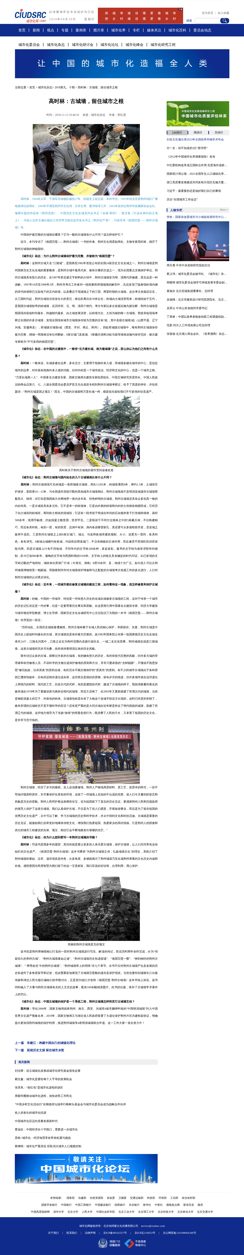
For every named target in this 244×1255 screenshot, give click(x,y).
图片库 (98, 30)
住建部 (82, 1197)
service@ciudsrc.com (153, 1225)
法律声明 (90, 1232)
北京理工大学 (146, 1211)
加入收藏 (223, 12)
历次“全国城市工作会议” (182, 199)
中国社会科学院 (105, 1211)
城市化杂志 (56, 45)
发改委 (111, 1197)
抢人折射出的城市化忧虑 (30, 1112)
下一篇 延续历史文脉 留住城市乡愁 (39, 1050)
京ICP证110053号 (145, 1232)
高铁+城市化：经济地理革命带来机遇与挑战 (43, 1137)
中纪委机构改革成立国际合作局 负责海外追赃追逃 (198, 165)
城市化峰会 (134, 45)
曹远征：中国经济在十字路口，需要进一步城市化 (46, 1129)
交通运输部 (136, 1197)
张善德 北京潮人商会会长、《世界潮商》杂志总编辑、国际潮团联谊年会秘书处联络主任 (198, 333)
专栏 (136, 30)
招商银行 (119, 1204)
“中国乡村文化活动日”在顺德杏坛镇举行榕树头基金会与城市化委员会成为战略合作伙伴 (70, 1104)
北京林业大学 (185, 1211)
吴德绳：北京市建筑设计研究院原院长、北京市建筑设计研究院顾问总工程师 (198, 299)
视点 (50, 30)
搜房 (200, 1204)
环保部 (163, 1197)
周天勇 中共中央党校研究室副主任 (188, 265)
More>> (224, 209)
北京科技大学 (166, 1211)
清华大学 (58, 1211)
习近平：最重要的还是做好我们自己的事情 (194, 190)
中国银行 (66, 1204)
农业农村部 (188, 1197)
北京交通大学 (205, 1211)
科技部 (151, 1197)
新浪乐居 (188, 1204)
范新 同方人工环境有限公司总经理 (188, 325)
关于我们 (53, 1232)
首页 (22, 30)
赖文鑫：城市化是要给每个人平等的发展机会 (43, 1079)
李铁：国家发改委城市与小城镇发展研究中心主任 (198, 216)
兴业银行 (134, 1204)
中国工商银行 (83, 1204)
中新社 (159, 1204)
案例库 (81, 30)
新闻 (36, 30)
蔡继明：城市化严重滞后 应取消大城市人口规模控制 (48, 1146)
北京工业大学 (126, 1211)
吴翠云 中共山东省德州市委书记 (187, 308)
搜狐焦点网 (173, 1204)
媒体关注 (154, 30)
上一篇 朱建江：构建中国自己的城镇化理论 (45, 1043)
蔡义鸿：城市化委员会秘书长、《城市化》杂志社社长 (198, 273)
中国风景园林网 (40, 1211)
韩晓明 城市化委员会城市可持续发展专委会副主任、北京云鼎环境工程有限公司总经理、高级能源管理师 (198, 282)
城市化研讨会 (82, 45)
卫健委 (122, 1197)
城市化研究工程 (163, 45)
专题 (64, 30)
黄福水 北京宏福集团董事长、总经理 (190, 291)
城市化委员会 (29, 45)
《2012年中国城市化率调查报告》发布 (191, 156)
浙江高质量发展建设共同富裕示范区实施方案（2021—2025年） (198, 182)
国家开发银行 (49, 1204)
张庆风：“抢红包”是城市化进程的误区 (39, 1087)
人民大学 (87, 1211)
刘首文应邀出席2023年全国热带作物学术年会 (195, 139)
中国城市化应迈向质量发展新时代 (36, 1121)
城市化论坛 (109, 45)
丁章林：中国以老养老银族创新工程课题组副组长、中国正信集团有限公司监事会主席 (198, 316)
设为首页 (207, 12)
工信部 (174, 1197)
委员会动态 (202, 30)
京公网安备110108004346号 (179, 1232)
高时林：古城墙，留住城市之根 (98, 87)
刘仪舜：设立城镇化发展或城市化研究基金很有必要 (48, 1070)
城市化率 (118, 30)
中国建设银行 (103, 1204)
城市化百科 (177, 30)
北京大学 (73, 1211)
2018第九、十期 (65, 87)
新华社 (147, 1204)
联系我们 (71, 1232)
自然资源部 (96, 1197)
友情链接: (56, 1197)
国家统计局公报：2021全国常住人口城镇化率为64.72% (198, 173)
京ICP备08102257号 (115, 1232)
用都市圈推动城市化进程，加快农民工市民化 (43, 1095)
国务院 (71, 1197)
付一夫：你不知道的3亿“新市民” (187, 148)
